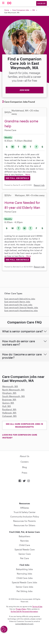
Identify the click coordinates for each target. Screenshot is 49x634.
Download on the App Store (24, 492)
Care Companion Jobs (20, 10)
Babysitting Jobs (24, 569)
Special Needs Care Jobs (24, 582)
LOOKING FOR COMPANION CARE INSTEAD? (19, 436)
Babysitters (24, 536)
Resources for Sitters (24, 525)
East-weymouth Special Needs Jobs (21, 307)
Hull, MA (6, 406)
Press (24, 472)
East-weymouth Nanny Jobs (17, 301)
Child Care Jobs (24, 578)
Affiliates (24, 507)
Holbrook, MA (9, 412)
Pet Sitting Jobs (25, 591)
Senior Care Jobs (24, 586)
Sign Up (41, 3)
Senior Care (25, 554)
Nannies (24, 540)
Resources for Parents (24, 521)
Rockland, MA (9, 409)
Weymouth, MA (10, 386)
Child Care (24, 545)
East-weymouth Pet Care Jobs (18, 304)
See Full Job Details (17, 178)
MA (33, 10)
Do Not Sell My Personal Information (24, 611)
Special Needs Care (25, 549)
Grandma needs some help (21, 123)
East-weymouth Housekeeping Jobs (21, 310)
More (27, 174)
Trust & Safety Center (25, 512)
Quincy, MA (8, 402)
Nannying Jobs (24, 573)
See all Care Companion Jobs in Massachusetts (24, 425)
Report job (39, 185)
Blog (24, 467)
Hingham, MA (9, 393)
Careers (25, 461)
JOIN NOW (24, 90)
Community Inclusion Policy (24, 516)
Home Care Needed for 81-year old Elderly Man (22, 205)
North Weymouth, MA (13, 389)
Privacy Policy (21, 609)
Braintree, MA (9, 399)
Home (6, 10)
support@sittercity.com (24, 624)
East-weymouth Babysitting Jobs (19, 299)
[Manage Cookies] (4, 629)
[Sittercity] (9, 3)
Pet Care (24, 558)
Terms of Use (37, 606)
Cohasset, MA (9, 416)
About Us (24, 456)
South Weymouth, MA (13, 396)
